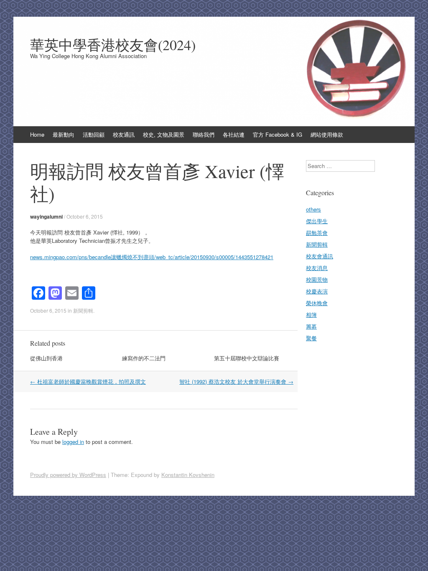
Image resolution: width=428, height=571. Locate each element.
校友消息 (317, 268)
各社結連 (234, 134)
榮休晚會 (317, 303)
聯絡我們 (203, 134)
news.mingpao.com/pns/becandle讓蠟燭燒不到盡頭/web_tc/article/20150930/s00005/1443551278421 (151, 257)
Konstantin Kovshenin (187, 475)
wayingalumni (46, 216)
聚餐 (311, 338)
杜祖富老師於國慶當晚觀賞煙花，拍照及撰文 (88, 381)
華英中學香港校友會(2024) (113, 45)
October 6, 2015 (84, 216)
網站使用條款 (327, 134)
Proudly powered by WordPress (68, 475)
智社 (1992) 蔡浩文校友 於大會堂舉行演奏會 (236, 381)
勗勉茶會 (317, 233)
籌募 (311, 326)
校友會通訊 (319, 256)
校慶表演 (317, 291)
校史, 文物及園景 (163, 134)
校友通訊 (124, 134)
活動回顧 (93, 134)
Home (37, 134)
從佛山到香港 (46, 358)
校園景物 (317, 279)
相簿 (311, 315)
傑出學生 (317, 221)
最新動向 (63, 134)
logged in (73, 442)
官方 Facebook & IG (277, 134)
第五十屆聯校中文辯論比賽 (246, 358)
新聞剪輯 (83, 310)
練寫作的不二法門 (144, 358)
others (313, 209)
